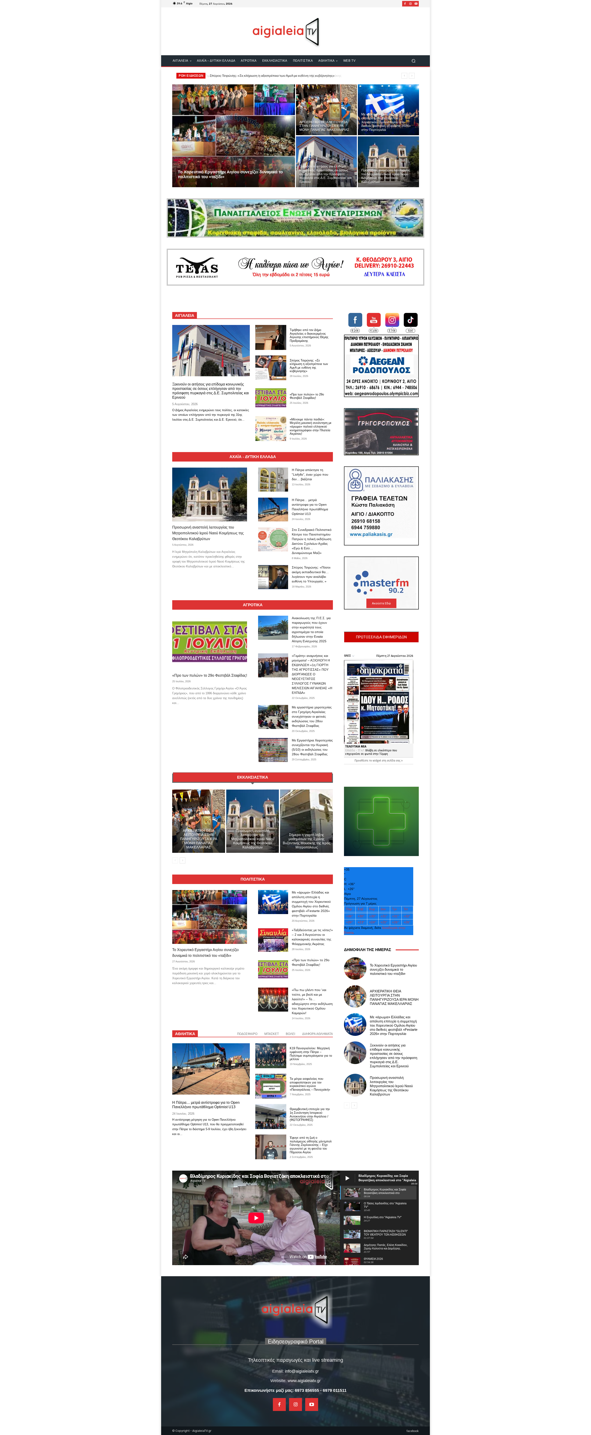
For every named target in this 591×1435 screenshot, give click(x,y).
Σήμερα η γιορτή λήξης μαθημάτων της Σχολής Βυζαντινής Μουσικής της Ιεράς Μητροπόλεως (306, 841)
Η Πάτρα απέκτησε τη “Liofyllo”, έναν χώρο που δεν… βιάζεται (310, 474)
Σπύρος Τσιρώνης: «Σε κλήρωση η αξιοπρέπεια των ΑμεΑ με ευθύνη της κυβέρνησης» (309, 366)
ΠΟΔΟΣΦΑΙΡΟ (247, 1034)
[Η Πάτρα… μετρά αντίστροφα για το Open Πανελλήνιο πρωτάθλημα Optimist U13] (273, 510)
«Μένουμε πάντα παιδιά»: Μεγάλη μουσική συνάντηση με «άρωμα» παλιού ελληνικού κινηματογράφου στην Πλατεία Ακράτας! (311, 426)
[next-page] (182, 860)
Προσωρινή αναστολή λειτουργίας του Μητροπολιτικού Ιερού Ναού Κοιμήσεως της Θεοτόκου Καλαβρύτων (208, 533)
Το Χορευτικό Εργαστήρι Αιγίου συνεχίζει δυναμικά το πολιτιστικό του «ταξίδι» (265, 75)
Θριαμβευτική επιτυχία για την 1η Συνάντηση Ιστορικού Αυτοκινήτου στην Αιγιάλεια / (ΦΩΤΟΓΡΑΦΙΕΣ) (310, 1114)
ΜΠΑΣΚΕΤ (271, 1034)
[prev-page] (175, 860)
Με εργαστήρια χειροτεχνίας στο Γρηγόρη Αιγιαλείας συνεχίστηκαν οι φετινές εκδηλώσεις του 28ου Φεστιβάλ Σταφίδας (312, 716)
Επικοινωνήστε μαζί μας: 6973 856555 (281, 1390)
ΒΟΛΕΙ (290, 1034)
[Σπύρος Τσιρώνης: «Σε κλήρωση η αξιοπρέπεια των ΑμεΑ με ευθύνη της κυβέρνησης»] (270, 367)
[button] (413, 60)
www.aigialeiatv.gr (304, 1380)
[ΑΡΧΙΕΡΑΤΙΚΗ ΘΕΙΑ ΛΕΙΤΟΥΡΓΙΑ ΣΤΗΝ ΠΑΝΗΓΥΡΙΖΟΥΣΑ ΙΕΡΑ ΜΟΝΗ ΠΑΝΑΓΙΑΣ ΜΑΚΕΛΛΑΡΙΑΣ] (326, 109)
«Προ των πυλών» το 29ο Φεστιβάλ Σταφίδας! (307, 396)
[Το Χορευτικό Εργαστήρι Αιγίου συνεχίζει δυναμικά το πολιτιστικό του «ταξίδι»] (233, 135)
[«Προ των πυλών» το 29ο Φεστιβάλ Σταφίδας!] (270, 398)
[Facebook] (405, 3)
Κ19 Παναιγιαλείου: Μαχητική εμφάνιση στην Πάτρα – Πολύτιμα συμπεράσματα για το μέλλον (311, 1053)
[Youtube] (416, 3)
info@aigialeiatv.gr (302, 1371)
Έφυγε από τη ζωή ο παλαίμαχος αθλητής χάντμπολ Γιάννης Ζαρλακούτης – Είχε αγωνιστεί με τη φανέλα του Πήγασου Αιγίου (311, 1145)
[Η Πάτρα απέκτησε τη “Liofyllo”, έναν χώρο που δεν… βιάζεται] (273, 480)
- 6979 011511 (333, 1390)
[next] (412, 76)
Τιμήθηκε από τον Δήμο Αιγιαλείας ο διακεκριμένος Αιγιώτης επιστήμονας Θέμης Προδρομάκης (309, 335)
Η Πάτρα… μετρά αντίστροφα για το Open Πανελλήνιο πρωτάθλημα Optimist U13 (206, 1105)
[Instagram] (410, 3)
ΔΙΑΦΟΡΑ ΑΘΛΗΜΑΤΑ (317, 1034)
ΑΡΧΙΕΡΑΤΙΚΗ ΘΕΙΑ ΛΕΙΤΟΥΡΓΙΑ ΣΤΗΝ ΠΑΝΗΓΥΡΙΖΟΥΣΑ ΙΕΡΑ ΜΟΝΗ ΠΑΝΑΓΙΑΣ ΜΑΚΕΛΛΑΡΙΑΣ (198, 839)
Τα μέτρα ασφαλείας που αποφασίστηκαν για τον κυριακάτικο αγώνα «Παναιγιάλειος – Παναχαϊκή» (310, 1084)
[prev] (404, 76)
